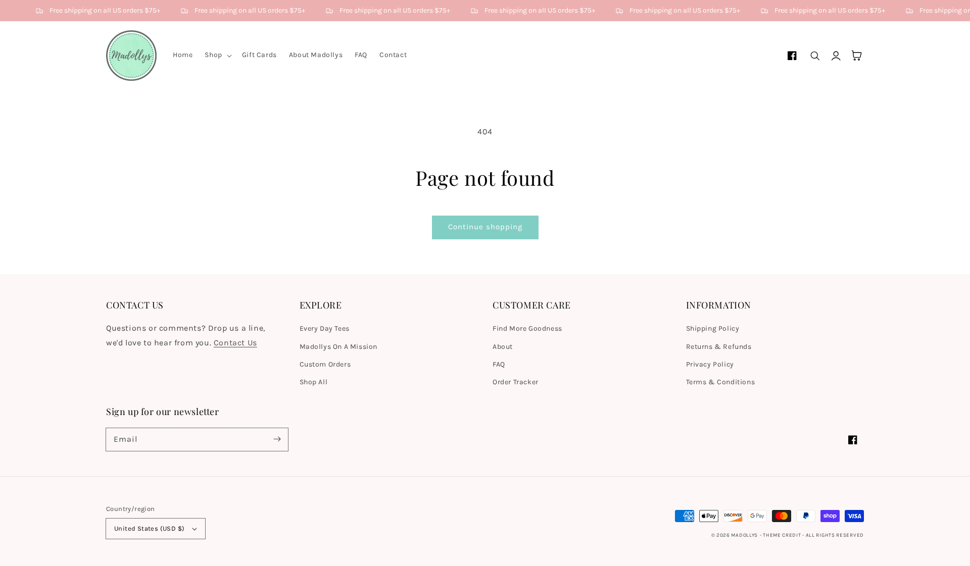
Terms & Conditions (720, 382)
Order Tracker (516, 382)
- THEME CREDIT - (783, 535)
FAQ (499, 364)
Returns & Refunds (719, 346)
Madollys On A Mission (339, 346)
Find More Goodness (527, 328)
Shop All (314, 382)
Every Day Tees (325, 328)
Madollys (744, 535)
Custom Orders (325, 364)
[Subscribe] (277, 439)
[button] (217, 55)
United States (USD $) (149, 528)
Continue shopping (485, 226)
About (503, 346)
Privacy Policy (710, 364)
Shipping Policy (713, 328)
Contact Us (235, 342)
